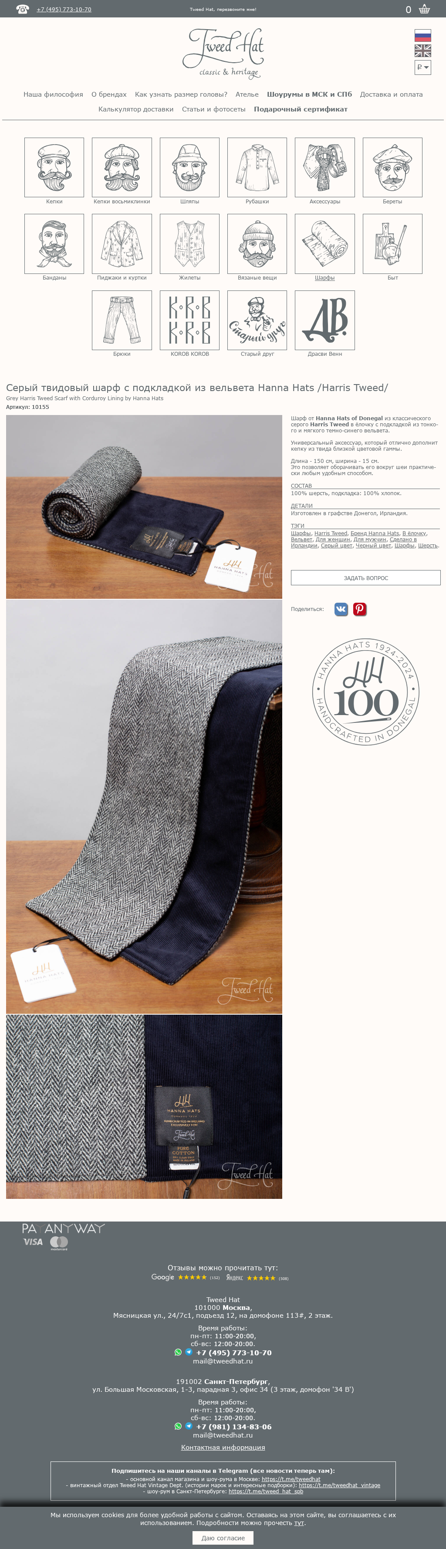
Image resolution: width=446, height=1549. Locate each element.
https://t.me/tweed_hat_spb (266, 1491)
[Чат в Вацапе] (178, 1353)
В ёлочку (414, 533)
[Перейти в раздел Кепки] (54, 167)
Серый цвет (336, 545)
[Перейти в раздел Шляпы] (190, 167)
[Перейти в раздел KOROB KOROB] (190, 320)
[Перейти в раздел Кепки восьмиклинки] (122, 167)
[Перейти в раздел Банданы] (54, 243)
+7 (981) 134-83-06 (234, 1427)
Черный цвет (373, 545)
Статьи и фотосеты (214, 109)
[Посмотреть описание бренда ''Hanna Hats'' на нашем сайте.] (365, 692)
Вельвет (301, 539)
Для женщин (333, 539)
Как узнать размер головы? (181, 94)
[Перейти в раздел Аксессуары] (325, 167)
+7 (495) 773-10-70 (234, 1353)
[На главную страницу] (223, 54)
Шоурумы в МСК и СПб (309, 94)
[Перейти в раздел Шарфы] (325, 243)
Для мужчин (370, 539)
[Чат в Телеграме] (189, 1352)
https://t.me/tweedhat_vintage (339, 1485)
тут (299, 1522)
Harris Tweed (330, 533)
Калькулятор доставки (136, 109)
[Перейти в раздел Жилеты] (190, 243)
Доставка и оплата (391, 94)
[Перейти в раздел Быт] (392, 243)
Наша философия (53, 94)
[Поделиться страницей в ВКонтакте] (341, 613)
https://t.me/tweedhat (291, 1479)
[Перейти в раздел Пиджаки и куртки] (122, 243)
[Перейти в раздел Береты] (392, 167)
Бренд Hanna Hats (375, 533)
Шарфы (301, 533)
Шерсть (428, 545)
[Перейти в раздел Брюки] (122, 320)
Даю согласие (223, 1538)
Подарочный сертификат (301, 109)
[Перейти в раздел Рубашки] (257, 167)
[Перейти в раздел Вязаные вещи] (257, 243)
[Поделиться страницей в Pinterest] (359, 613)
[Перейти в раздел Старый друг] (257, 320)
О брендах (109, 94)
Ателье (247, 94)
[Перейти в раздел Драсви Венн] (325, 320)
